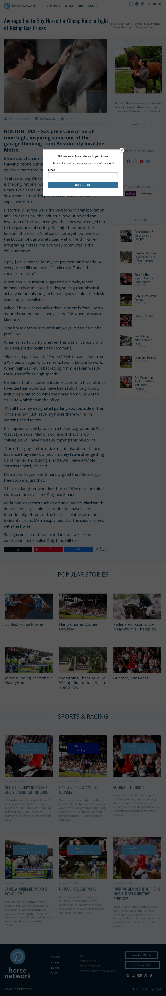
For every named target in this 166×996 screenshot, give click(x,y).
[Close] (121, 150)
